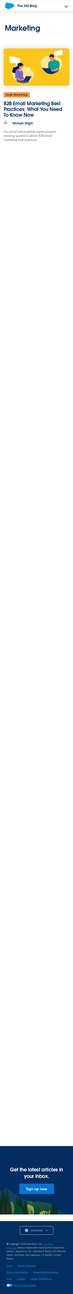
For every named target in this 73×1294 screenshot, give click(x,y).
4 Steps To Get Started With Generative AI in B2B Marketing (32, 890)
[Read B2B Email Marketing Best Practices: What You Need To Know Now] (36, 67)
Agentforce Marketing (22, 879)
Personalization (17, 960)
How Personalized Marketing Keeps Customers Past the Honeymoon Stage (35, 319)
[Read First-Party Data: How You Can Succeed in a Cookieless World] (36, 368)
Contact (21, 1278)
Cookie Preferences (41, 1278)
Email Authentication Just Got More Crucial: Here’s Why (37, 683)
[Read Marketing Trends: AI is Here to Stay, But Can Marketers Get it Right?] (36, 449)
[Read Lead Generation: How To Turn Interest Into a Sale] (36, 1098)
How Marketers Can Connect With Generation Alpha (34, 809)
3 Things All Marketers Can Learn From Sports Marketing (33, 1052)
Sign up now (36, 1189)
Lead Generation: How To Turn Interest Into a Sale (31, 1134)
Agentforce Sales (18, 1123)
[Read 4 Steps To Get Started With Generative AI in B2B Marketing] (36, 855)
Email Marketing (16, 94)
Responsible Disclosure (45, 1272)
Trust (9, 1278)
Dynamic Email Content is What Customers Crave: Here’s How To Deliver (33, 568)
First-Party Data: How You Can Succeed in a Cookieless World (32, 403)
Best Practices (16, 797)
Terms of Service (26, 1265)
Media (11, 1041)
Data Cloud (14, 306)
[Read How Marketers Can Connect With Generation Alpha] (36, 773)
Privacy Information (17, 1272)
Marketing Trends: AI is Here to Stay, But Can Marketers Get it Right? (35, 484)
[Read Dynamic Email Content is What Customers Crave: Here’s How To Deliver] (36, 530)
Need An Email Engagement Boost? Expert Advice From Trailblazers (36, 971)
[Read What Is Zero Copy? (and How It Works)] (36, 616)
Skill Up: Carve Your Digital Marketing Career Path (34, 723)
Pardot (11, 392)
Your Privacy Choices (25, 1285)
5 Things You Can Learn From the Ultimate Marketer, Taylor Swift (36, 703)
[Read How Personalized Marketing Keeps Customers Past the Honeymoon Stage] (36, 282)
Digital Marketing (18, 554)
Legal (9, 1265)
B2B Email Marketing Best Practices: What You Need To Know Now (33, 109)
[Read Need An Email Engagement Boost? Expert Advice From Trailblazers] (36, 936)
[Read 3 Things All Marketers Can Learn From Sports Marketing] (36, 1017)
